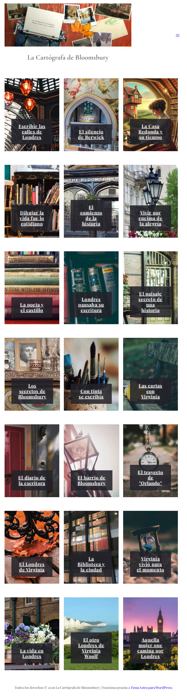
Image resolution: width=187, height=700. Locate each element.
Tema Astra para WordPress (151, 687)
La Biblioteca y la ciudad (91, 564)
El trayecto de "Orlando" (150, 477)
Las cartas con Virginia (150, 391)
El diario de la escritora (31, 480)
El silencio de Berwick (91, 134)
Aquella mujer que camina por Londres (150, 647)
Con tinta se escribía (91, 394)
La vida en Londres (32, 653)
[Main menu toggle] (177, 36)
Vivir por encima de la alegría (150, 218)
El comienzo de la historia (91, 215)
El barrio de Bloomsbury (92, 480)
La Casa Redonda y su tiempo (150, 131)
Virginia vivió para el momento (150, 564)
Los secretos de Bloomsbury (32, 391)
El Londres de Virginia (31, 567)
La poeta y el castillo (32, 307)
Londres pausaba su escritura (91, 304)
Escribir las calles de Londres (31, 131)
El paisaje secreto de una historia (150, 301)
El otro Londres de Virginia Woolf (91, 647)
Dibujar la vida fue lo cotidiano (32, 218)
